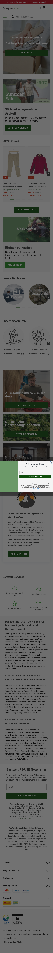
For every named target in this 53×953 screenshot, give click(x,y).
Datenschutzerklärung (37, 488)
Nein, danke (35, 479)
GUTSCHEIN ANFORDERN (35, 476)
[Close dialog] (51, 462)
